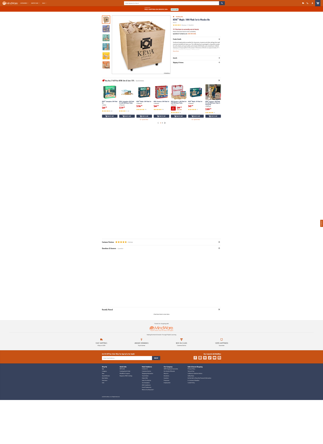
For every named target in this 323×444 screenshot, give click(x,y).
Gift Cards (122, 369)
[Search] (222, 3)
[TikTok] (209, 358)
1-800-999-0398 (191, 34)
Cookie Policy (191, 382)
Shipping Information (147, 373)
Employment (167, 382)
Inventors (166, 378)
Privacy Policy (191, 369)
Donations (166, 376)
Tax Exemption (146, 382)
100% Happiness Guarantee (171, 369)
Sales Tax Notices (146, 380)
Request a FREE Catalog (126, 376)
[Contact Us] (307, 3)
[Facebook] (195, 358)
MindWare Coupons (125, 373)
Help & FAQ (145, 378)
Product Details (177, 39)
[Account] (312, 3)
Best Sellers (105, 378)
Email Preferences (146, 387)
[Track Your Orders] (303, 3)
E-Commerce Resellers (193, 380)
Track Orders (145, 376)
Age (103, 369)
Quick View (145, 119)
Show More (176, 51)
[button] (141, 45)
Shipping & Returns (178, 62)
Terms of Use (191, 371)
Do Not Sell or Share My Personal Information (199, 378)
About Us (166, 373)
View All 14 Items (140, 80)
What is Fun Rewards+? (148, 389)
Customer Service (146, 371)
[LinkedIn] (200, 358)
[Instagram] (219, 358)
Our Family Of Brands (169, 371)
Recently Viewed (107, 309)
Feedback (321, 223)
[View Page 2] (162, 123)
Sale (103, 382)
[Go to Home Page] (173, 16)
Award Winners (106, 376)
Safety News (191, 376)
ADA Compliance (146, 385)
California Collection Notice (195, 373)
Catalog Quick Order (125, 371)
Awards (175, 58)
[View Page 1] (161, 123)
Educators (104, 380)
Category (104, 371)
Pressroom (166, 380)
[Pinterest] (205, 358)
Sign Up (156, 358)
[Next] (165, 123)
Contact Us (145, 369)
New (103, 373)
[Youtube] (214, 358)
